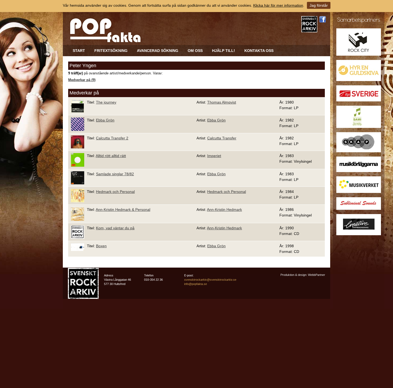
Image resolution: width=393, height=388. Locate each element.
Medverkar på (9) (81, 80)
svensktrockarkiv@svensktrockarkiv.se (210, 279)
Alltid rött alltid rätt (111, 156)
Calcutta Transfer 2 (112, 138)
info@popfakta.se (195, 284)
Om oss (195, 50)
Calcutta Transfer (221, 138)
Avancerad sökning (157, 50)
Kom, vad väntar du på (115, 228)
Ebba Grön (105, 120)
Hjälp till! (223, 50)
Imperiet (214, 156)
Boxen (101, 246)
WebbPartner (316, 274)
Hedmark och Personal (115, 191)
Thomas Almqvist (221, 102)
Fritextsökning (111, 50)
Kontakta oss (258, 50)
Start (79, 50)
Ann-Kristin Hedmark (224, 209)
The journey (106, 102)
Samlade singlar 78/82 (115, 174)
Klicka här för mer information (278, 5)
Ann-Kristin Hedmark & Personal (123, 209)
